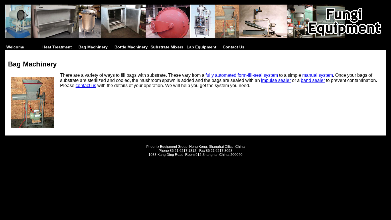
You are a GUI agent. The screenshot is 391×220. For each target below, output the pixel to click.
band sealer (313, 80)
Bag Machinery (93, 47)
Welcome (15, 47)
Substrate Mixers (167, 47)
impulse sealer (276, 80)
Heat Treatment (57, 47)
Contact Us (233, 47)
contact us (86, 85)
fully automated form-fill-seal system (242, 75)
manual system (317, 75)
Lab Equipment (201, 47)
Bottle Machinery (131, 47)
